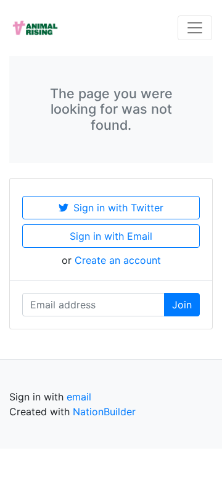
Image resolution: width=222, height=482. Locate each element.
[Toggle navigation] (195, 27)
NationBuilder (104, 411)
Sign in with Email (111, 236)
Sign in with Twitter (118, 207)
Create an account (118, 260)
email (79, 397)
